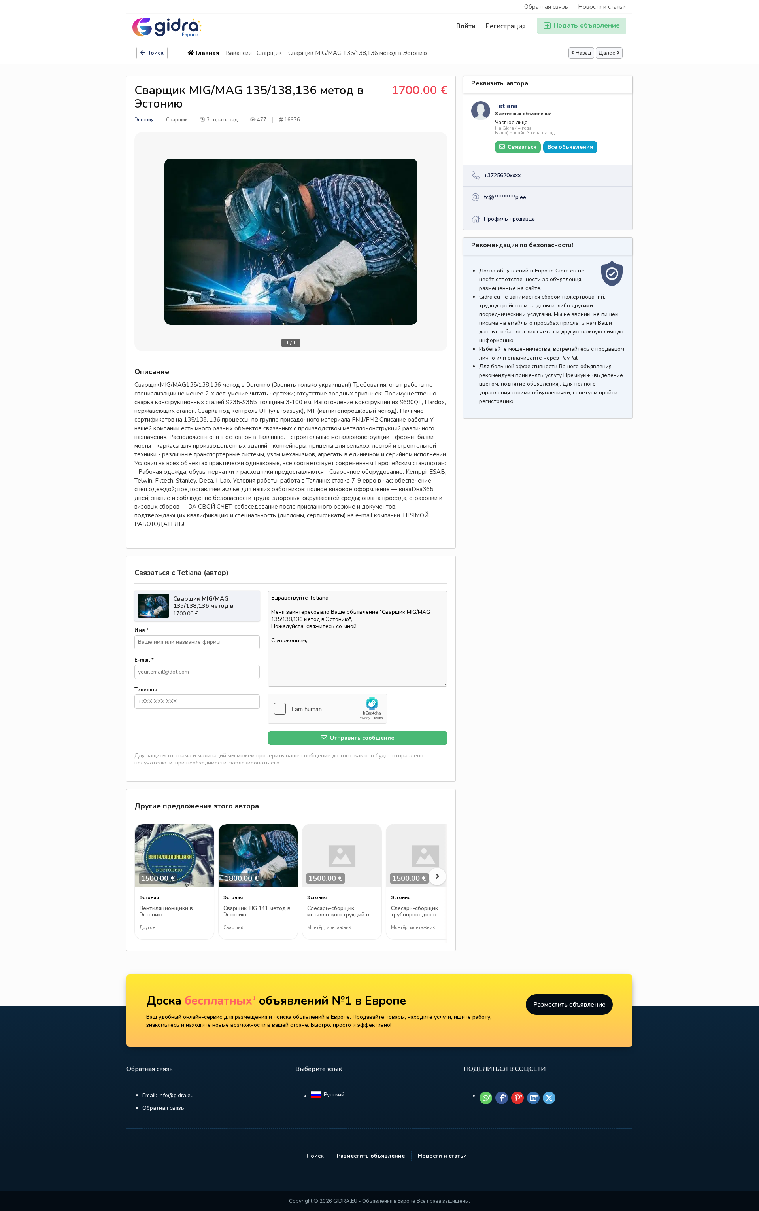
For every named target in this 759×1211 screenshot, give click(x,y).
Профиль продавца (509, 219)
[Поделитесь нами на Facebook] (501, 1098)
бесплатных (220, 1001)
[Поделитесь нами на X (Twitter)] (549, 1098)
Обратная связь (546, 7)
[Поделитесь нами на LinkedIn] (533, 1098)
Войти (466, 26)
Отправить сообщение (361, 738)
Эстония (144, 119)
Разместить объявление (569, 1004)
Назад (583, 53)
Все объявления (570, 147)
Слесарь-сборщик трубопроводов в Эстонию (414, 911)
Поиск (155, 53)
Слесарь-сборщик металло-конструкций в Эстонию (338, 911)
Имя (141, 630)
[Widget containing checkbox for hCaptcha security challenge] (327, 709)
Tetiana (506, 106)
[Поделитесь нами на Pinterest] (517, 1098)
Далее (607, 53)
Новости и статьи (602, 7)
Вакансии (239, 53)
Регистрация (505, 26)
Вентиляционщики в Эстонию (166, 911)
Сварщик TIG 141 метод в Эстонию (257, 911)
